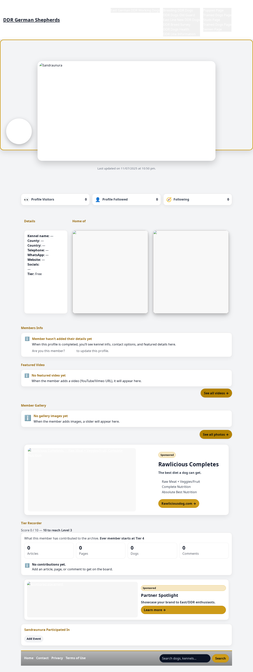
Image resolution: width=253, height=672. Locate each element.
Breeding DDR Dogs (178, 10)
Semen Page (212, 29)
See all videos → (216, 393)
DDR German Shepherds (31, 20)
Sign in (71, 351)
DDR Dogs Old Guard (179, 15)
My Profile (242, 5)
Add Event (34, 639)
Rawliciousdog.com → (178, 503)
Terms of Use (76, 658)
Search (220, 658)
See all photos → (216, 434)
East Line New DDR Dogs (181, 20)
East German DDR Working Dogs (135, 10)
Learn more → (155, 610)
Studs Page (211, 20)
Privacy (57, 658)
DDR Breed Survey (176, 24)
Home (115, 5)
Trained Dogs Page (217, 15)
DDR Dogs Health (176, 29)
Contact (42, 658)
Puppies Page (213, 10)
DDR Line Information (179, 34)
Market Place (213, 5)
